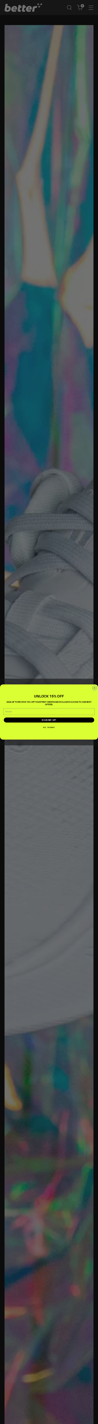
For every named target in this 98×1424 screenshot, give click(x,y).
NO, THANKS (49, 728)
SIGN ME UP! (49, 720)
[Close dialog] (94, 688)
